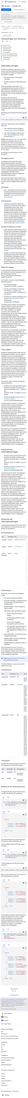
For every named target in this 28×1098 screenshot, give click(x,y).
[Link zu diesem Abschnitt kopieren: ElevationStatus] (12, 590)
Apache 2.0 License (15, 1002)
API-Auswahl (4, 1034)
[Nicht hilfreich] (12, 32)
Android (3, 1044)
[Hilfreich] (10, 32)
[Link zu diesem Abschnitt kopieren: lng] (3, 780)
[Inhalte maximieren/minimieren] (11, 45)
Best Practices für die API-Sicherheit (9, 1036)
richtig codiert (16, 139)
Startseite (3, 26)
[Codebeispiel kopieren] (26, 118)
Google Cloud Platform (6, 1080)
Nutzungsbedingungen (6, 1064)
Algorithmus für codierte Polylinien (15, 298)
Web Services (5, 6)
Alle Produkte (4, 1085)
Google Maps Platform (17, 26)
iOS (2, 1047)
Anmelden (23, 1)
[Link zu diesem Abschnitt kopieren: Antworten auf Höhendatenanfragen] (19, 452)
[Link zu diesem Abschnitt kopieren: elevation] (3, 679)
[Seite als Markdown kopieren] (7, 41)
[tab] (3, 797)
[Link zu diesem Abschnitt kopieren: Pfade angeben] (12, 350)
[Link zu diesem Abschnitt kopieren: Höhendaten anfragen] (19, 66)
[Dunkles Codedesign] (23, 118)
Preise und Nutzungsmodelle (7, 1057)
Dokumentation (6, 27)
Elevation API (16, 6)
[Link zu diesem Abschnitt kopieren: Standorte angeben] (15, 267)
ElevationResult (21, 539)
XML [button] (9, 811)
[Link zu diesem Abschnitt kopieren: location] (3, 686)
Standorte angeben (20, 222)
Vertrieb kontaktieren (19, 9)
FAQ (2, 1031)
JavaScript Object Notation (10, 130)
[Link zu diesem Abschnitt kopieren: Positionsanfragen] (12, 201)
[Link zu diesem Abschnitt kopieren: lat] (3, 774)
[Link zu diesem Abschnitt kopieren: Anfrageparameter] (15, 158)
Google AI (3, 1083)
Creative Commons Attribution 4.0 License (13, 1000)
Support (3, 1062)
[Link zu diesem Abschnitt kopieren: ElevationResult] (12, 670)
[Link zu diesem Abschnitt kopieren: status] (3, 548)
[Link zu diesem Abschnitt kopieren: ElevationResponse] (15, 533)
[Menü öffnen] (2, 1)
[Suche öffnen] (19, 2)
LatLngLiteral (20, 684)
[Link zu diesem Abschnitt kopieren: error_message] (3, 557)
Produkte (9, 26)
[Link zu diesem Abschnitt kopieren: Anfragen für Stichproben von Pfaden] (22, 227)
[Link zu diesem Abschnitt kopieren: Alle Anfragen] (9, 187)
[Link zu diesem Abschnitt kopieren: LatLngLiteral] (11, 761)
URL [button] (3, 797)
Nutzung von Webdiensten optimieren (9, 1038)
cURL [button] (8, 797)
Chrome (3, 1076)
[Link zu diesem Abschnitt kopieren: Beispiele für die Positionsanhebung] (2, 789)
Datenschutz (16, 1091)
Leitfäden (5, 29)
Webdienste (4, 1051)
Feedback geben (7, 35)
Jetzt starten (6, 9)
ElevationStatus (18, 546)
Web (2, 1049)
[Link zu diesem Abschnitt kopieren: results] (3, 541)
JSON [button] (4, 811)
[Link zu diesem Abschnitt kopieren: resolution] (3, 717)
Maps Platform (15, 2)
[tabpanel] (14, 804)
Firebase (3, 1078)
